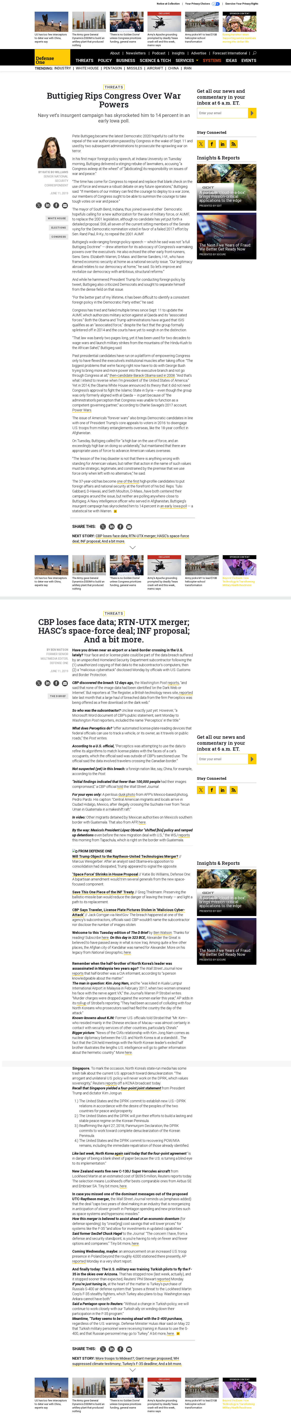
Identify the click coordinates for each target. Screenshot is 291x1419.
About (115, 53)
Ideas (231, 60)
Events (249, 60)
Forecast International (230, 53)
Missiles (134, 68)
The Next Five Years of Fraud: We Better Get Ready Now (225, 247)
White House (87, 68)
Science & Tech (155, 60)
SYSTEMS (212, 60)
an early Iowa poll (173, 506)
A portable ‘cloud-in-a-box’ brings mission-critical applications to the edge (222, 196)
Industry (62, 68)
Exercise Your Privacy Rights (241, 3)
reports (173, 683)
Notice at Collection (168, 3)
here (142, 822)
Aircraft (155, 68)
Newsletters (136, 53)
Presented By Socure (212, 254)
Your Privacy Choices (198, 3)
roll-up (81, 1003)
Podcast (158, 53)
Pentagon (113, 68)
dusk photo (126, 794)
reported (186, 693)
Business (125, 60)
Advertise (198, 53)
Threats (84, 60)
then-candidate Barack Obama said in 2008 (142, 375)
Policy (105, 60)
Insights (178, 53)
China (173, 68)
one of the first (128, 481)
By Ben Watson (57, 649)
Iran (188, 68)
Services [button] (185, 60)
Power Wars (81, 410)
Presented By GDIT (210, 205)
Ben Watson (162, 933)
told (120, 786)
